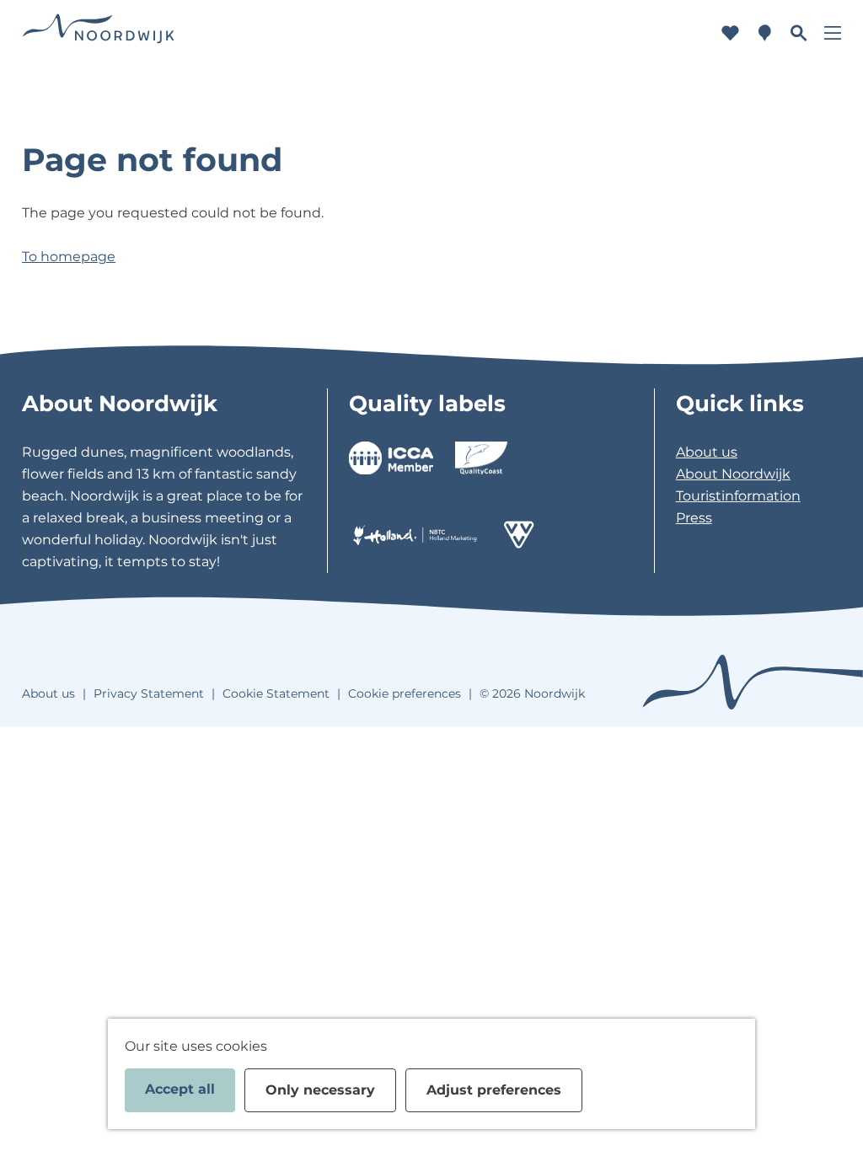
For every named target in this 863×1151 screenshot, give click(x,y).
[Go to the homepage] (98, 33)
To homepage (68, 257)
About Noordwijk (733, 474)
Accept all (180, 1089)
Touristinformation (738, 496)
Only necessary (320, 1090)
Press (694, 518)
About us (706, 452)
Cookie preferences (404, 693)
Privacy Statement (149, 693)
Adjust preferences (493, 1090)
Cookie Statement (276, 693)
